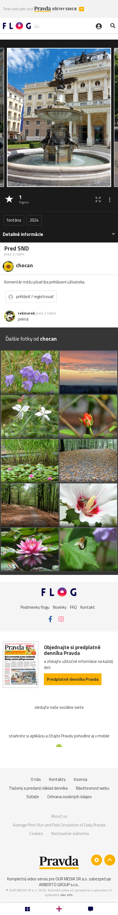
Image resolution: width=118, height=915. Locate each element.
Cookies (36, 833)
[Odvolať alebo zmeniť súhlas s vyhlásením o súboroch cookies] (96, 860)
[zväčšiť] (98, 199)
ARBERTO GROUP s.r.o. (58, 884)
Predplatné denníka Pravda (73, 679)
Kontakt (87, 607)
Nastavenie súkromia (70, 833)
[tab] (59, 231)
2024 (34, 220)
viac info (66, 894)
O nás (36, 779)
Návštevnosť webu (92, 788)
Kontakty (57, 779)
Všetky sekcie (65, 9)
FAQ (73, 607)
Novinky (59, 607)
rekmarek (26, 313)
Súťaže (32, 797)
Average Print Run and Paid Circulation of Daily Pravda (59, 825)
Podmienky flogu (35, 607)
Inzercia (80, 779)
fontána (14, 220)
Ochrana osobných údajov (69, 797)
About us (59, 816)
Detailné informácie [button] (23, 234)
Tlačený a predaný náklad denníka (38, 788)
